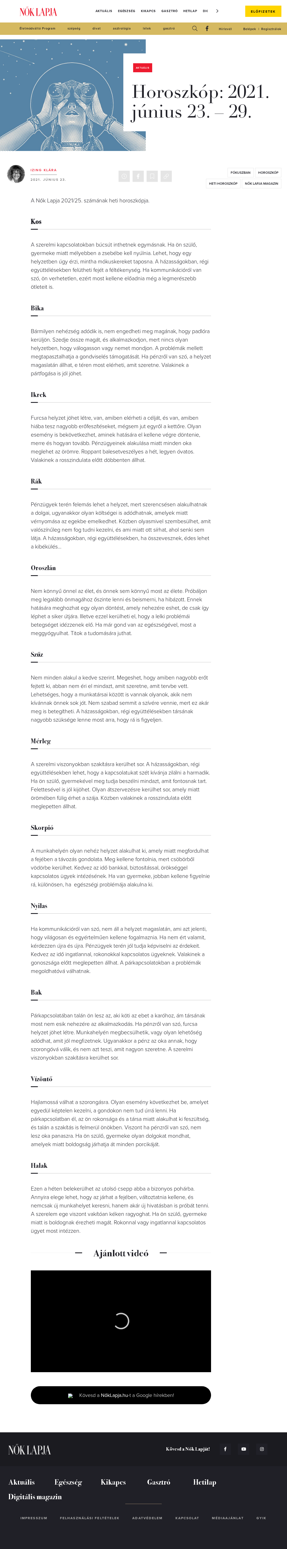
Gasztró (169, 11)
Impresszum (33, 1518)
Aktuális (104, 11)
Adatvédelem (147, 1518)
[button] (217, 11)
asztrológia (122, 28)
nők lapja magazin (261, 184)
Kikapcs (148, 11)
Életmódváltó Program (37, 28)
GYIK (261, 1518)
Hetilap (190, 11)
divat (96, 28)
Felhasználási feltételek (90, 1518)
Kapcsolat (187, 1518)
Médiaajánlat (228, 1518)
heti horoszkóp (223, 184)
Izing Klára (44, 170)
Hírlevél (225, 29)
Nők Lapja (38, 11)
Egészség (126, 11)
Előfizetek (263, 11)
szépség (74, 28)
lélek (147, 28)
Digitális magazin (35, 1496)
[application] (121, 1321)
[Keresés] (195, 29)
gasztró (169, 28)
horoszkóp (268, 173)
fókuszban (241, 173)
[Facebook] (207, 29)
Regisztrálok (271, 29)
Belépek (249, 29)
